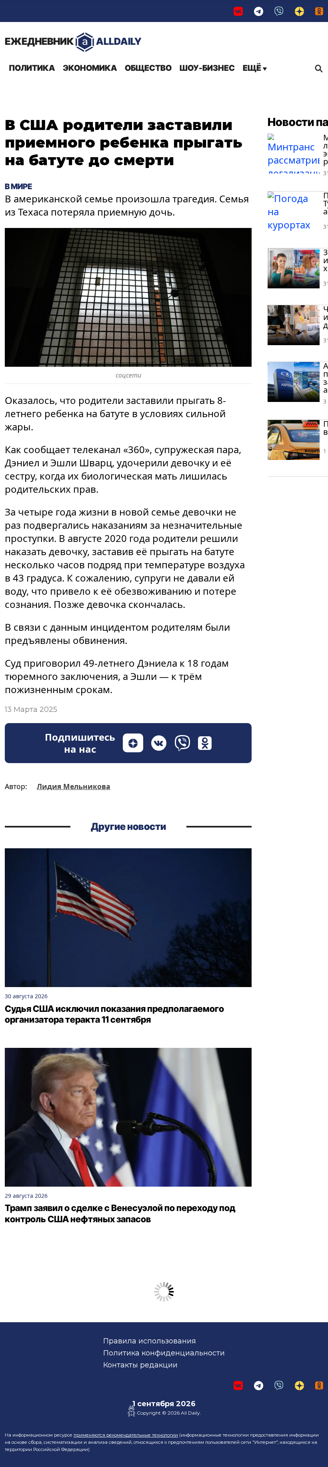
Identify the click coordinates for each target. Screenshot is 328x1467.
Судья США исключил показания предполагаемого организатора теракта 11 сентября (114, 1014)
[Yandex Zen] (299, 11)
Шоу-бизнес (207, 68)
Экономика (90, 68)
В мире (18, 186)
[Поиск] (317, 68)
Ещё (253, 68)
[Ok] (319, 11)
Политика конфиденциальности (164, 1353)
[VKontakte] (238, 11)
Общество (148, 68)
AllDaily (73, 41)
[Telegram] (258, 11)
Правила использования (149, 1341)
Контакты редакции (140, 1365)
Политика (32, 68)
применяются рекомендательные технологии (126, 1435)
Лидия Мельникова (73, 786)
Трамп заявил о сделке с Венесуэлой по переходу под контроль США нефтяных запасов (120, 1213)
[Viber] (279, 11)
